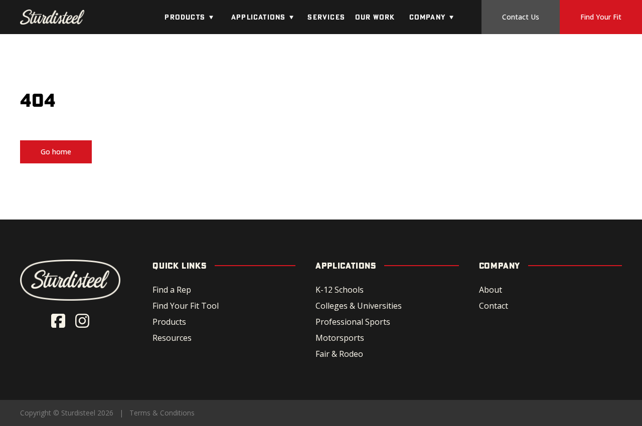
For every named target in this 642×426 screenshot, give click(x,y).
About (490, 289)
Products (185, 17)
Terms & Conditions (162, 412)
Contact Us (520, 17)
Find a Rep (171, 289)
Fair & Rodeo (339, 353)
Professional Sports (352, 321)
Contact (493, 305)
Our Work (375, 17)
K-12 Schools (339, 289)
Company (427, 17)
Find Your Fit (600, 17)
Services (326, 17)
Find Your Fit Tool (185, 305)
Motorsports (339, 337)
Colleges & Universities (358, 305)
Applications (258, 17)
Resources (172, 337)
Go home (56, 151)
